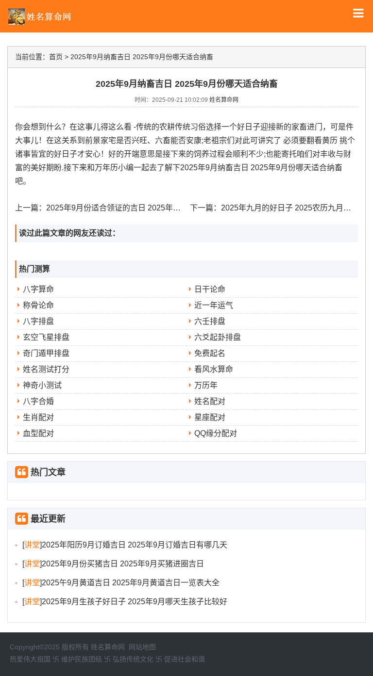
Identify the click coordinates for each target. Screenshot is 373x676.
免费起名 (209, 353)
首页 (56, 57)
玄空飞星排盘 (46, 337)
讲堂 (32, 545)
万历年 (206, 385)
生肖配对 (38, 417)
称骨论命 (38, 305)
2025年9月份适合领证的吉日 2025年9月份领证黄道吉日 (142, 208)
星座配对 (209, 417)
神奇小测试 (42, 385)
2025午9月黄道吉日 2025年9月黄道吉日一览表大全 (131, 583)
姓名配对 (209, 401)
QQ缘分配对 (215, 433)
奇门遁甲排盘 (46, 353)
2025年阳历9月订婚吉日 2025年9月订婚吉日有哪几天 (134, 545)
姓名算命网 (223, 100)
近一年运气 (213, 305)
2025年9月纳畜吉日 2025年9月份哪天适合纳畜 (141, 57)
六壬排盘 (209, 321)
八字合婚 (38, 401)
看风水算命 (213, 369)
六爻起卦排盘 (217, 337)
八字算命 (38, 289)
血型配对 (38, 433)
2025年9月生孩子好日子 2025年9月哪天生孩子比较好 (134, 601)
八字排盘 (38, 321)
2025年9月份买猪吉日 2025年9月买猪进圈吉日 (123, 564)
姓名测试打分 (46, 369)
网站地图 (142, 647)
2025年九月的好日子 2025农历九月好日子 (294, 208)
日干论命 (209, 289)
